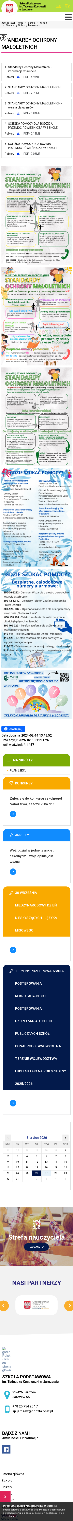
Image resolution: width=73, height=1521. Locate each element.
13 (46, 1161)
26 (36, 1173)
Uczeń (6, 1487)
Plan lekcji (18, 770)
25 (27, 1173)
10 (17, 1161)
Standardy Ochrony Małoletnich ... (23, 25)
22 (65, 1167)
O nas (42, 23)
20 (46, 1167)
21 (55, 1167)
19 (36, 1167)
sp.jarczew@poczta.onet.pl (59, 6)
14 (55, 1161)
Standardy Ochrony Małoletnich (29, 43)
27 (46, 1173)
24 (17, 1173)
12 (36, 1161)
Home (20, 23)
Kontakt (7, 1500)
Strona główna (13, 1474)
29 (65, 1173)
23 (7, 1173)
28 (55, 1173)
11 (27, 1161)
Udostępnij (15, 729)
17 (17, 1167)
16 (7, 1167)
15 (65, 1161)
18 (27, 1167)
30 (7, 1178)
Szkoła (30, 23)
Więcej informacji (13, 814)
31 (17, 1178)
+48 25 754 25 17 (67, 6)
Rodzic (7, 1493)
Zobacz (35, 1246)
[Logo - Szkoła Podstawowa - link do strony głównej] (23, 8)
